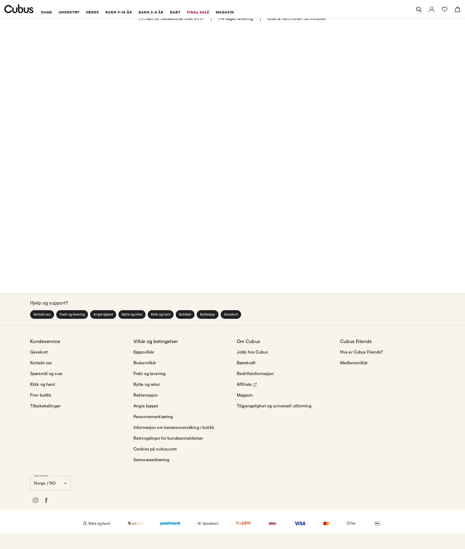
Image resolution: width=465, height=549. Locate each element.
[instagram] (35, 500)
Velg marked (41, 475)
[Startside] (19, 8)
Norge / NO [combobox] (45, 483)
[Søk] (418, 9)
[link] (431, 9)
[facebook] (46, 500)
